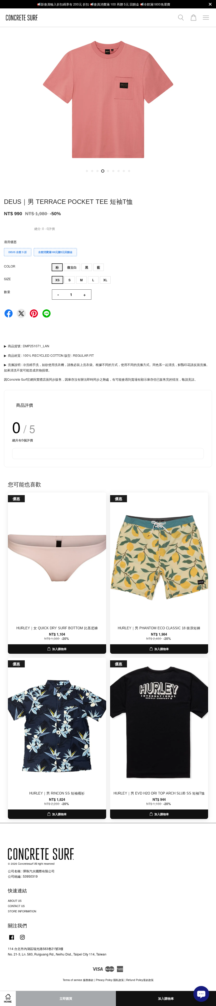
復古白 (72, 267)
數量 (7, 291)
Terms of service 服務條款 (78, 980)
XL (105, 280)
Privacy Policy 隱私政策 (110, 980)
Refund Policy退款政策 (140, 980)
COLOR (9, 266)
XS (57, 280)
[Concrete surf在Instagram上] (22, 940)
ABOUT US (15, 901)
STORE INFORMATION (22, 911)
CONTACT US (16, 906)
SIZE (7, 278)
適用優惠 (10, 241)
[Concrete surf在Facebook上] (11, 940)
